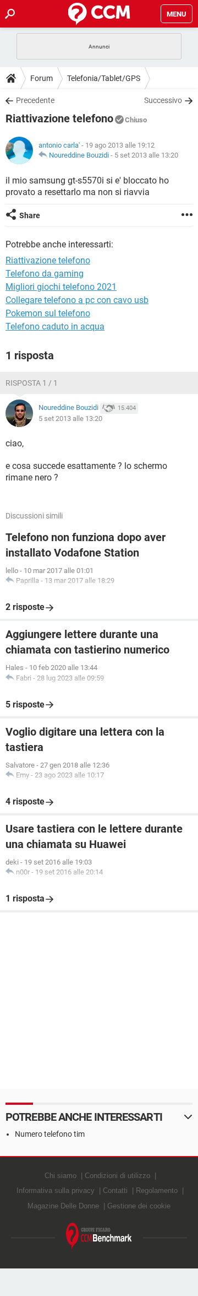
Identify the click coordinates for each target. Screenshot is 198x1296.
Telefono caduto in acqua (55, 326)
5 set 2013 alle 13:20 (146, 155)
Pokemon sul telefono (48, 313)
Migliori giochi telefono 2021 (61, 287)
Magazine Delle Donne (63, 1206)
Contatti (115, 1190)
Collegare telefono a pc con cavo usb (77, 300)
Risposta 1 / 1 (32, 383)
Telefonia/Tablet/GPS (103, 78)
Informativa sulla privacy (55, 1190)
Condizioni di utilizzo (117, 1175)
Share (29, 215)
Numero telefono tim (50, 1134)
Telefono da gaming (45, 273)
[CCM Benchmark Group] (99, 1236)
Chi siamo (60, 1175)
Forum (41, 78)
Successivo (163, 100)
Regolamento (157, 1190)
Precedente (35, 100)
